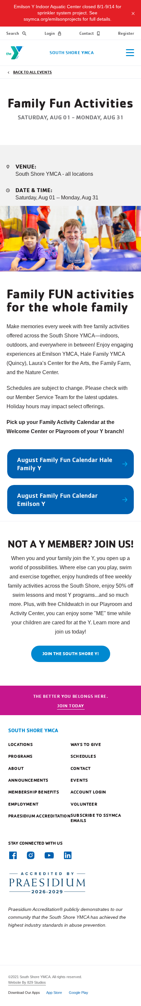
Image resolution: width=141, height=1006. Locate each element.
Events (79, 780)
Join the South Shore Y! (71, 653)
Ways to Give (85, 744)
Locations (20, 744)
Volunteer (83, 804)
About (16, 768)
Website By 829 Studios (27, 982)
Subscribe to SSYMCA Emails (95, 818)
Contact (86, 33)
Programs (20, 756)
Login (50, 33)
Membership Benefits (33, 792)
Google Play (78, 993)
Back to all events (32, 72)
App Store (54, 993)
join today (70, 705)
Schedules (83, 756)
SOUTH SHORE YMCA (33, 730)
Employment (23, 804)
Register (126, 33)
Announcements (28, 780)
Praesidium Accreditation (39, 815)
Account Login (88, 792)
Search (12, 33)
